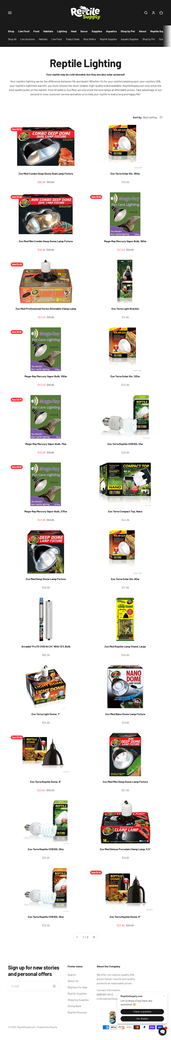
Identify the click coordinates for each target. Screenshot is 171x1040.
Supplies (97, 31)
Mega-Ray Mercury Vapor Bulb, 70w (45, 443)
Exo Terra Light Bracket (125, 308)
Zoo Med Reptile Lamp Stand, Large (125, 646)
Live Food (23, 31)
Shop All (12, 39)
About (142, 31)
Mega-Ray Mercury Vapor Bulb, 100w (46, 376)
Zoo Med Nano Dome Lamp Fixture (125, 714)
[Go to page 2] (94, 937)
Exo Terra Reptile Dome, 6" (125, 916)
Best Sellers (89, 39)
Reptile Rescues (77, 1012)
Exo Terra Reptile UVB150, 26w (46, 916)
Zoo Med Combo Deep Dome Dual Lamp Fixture (46, 173)
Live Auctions (27, 39)
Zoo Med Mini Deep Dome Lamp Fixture (125, 781)
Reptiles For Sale (77, 987)
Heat (73, 31)
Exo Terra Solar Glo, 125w (125, 376)
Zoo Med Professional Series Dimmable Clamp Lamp (46, 308)
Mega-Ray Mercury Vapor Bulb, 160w (125, 241)
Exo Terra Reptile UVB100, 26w (46, 849)
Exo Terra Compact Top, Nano (125, 511)
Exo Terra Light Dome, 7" (46, 714)
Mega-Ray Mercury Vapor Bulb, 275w (45, 511)
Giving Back (74, 1006)
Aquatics (111, 31)
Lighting (62, 31)
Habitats (48, 31)
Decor (84, 31)
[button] (162, 1031)
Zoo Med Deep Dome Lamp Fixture (46, 579)
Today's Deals (72, 39)
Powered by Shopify (47, 1027)
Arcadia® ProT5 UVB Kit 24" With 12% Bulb (45, 646)
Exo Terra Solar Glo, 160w (125, 173)
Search (72, 974)
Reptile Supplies (160, 31)
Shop (11, 31)
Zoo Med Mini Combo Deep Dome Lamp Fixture (46, 241)
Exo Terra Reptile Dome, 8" (45, 781)
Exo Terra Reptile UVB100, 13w (125, 443)
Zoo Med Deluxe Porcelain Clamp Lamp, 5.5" (125, 849)
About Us (73, 980)
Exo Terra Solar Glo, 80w (125, 579)
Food (36, 31)
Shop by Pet (128, 31)
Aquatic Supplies (129, 39)
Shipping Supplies (78, 999)
